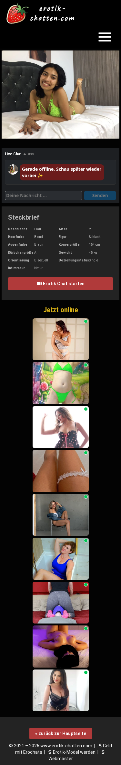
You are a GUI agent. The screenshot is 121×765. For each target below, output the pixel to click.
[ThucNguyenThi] (61, 383)
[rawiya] (61, 646)
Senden (100, 195)
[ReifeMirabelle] (61, 690)
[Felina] (61, 471)
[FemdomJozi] (61, 603)
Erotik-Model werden (74, 752)
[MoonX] (61, 515)
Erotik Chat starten (63, 283)
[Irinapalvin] (61, 339)
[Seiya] (61, 427)
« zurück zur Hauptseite (60, 733)
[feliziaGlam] (61, 559)
